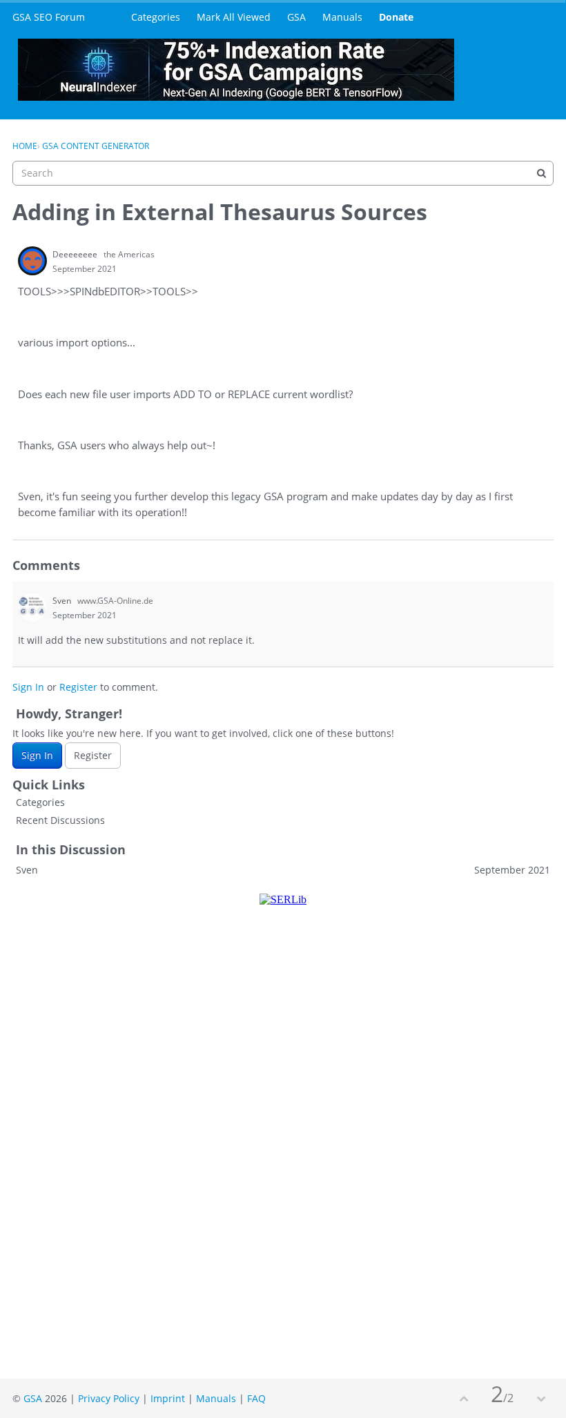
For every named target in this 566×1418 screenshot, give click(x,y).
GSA (296, 16)
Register (78, 686)
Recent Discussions (60, 820)
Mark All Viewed (234, 16)
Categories (155, 16)
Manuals (342, 16)
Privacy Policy (108, 1398)
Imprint (167, 1398)
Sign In (28, 686)
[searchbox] (283, 173)
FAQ (256, 1398)
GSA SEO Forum (48, 16)
